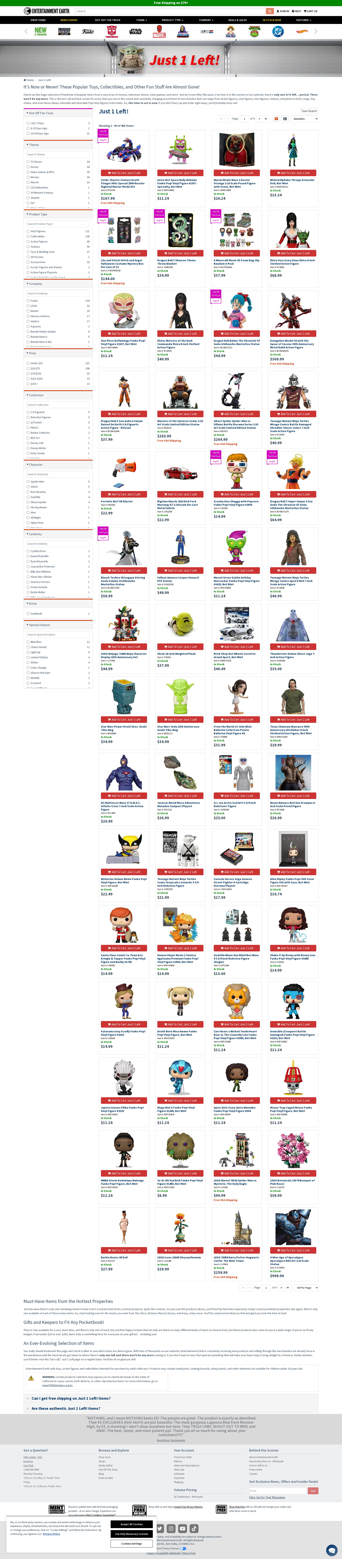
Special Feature (39, 625)
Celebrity (35, 534)
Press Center (255, 1469)
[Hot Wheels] (302, 31)
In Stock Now (272, 20)
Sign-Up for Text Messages (267, 1497)
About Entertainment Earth (263, 1457)
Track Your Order (183, 1457)
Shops (102, 1461)
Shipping (178, 1482)
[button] (332, 1550)
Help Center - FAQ (33, 1457)
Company (205, 20)
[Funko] (88, 31)
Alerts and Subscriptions (186, 1465)
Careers (253, 1473)
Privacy (150, 1553)
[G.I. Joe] (207, 31)
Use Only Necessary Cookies (131, 1534)
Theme (140, 20)
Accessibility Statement (168, 1553)
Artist (33, 603)
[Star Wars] (135, 31)
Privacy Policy (51, 1534)
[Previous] (26, 31)
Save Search (309, 111)
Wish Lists (179, 1469)
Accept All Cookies (132, 1524)
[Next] (316, 31)
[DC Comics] (278, 31)
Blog (101, 1473)
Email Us (28, 1461)
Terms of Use (189, 1553)
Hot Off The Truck (107, 20)
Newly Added (69, 20)
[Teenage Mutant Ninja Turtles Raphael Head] (254, 31)
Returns (178, 1461)
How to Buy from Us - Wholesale (266, 1461)
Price (32, 353)
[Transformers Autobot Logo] (112, 31)
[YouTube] (182, 1528)
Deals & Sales (237, 20)
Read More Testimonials (171, 1440)
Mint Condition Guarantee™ (101, 1515)
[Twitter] (159, 1528)
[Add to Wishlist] (144, 135)
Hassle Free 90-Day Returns (188, 1507)
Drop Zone (104, 1457)
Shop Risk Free (237, 1507)
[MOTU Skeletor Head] (183, 31)
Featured (302, 20)
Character (36, 464)
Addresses (179, 1473)
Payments (179, 1478)
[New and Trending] (40, 31)
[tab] (171, 1398)
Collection (36, 395)
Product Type (171, 20)
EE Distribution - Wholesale (188, 1496)
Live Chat (28, 1465)
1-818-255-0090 (31, 1469)
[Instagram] (171, 1528)
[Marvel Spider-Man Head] (159, 31)
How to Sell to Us (258, 1465)
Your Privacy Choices (167, 1548)
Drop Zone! (38, 20)
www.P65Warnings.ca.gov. (57, 1385)
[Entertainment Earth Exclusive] (64, 31)
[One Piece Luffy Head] (230, 31)
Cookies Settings (131, 1543)
